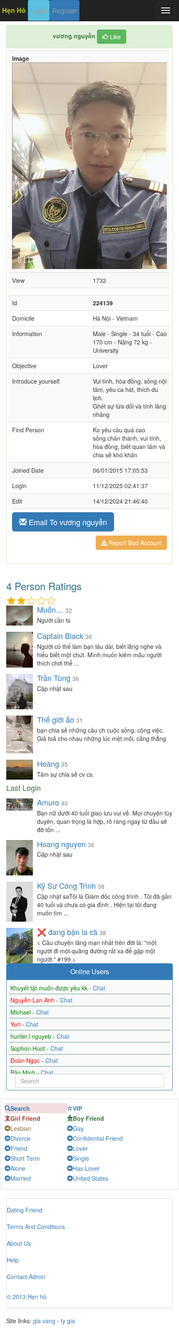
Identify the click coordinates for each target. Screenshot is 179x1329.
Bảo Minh (23, 1072)
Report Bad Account (134, 543)
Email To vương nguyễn (67, 521)
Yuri (16, 1024)
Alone (17, 1168)
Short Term (25, 1158)
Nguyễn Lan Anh (33, 1000)
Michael (21, 1012)
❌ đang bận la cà (67, 931)
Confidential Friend (98, 1138)
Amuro (48, 802)
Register (64, 10)
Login (38, 10)
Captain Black (60, 635)
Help (13, 1260)
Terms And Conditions (36, 1226)
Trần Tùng (53, 677)
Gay (78, 1128)
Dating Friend (24, 1210)
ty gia (68, 1321)
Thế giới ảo (55, 719)
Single (81, 1158)
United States (90, 1178)
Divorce (20, 1138)
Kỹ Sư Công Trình (67, 885)
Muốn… (50, 609)
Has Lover (86, 1168)
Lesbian (20, 1128)
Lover (80, 1148)
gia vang (44, 1321)
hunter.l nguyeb (31, 1036)
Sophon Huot (28, 1048)
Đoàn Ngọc (26, 1060)
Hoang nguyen (61, 843)
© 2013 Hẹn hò (27, 1296)
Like (114, 36)
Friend (18, 1148)
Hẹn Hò (14, 10)
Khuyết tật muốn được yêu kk (49, 988)
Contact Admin (26, 1276)
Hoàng (48, 763)
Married (20, 1178)
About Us (19, 1243)
